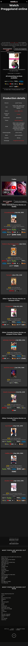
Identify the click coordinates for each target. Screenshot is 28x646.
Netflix (6, 628)
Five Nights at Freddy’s (6, 581)
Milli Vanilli (3, 565)
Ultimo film (3, 578)
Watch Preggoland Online (7, 49)
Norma (2, 573)
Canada (18, 114)
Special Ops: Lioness (5, 607)
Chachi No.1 (3, 619)
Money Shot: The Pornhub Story (8, 562)
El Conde (3, 567)
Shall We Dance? (9, 367)
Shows (18, 629)
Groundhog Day (9, 212)
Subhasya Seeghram (5, 615)
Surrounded (3, 569)
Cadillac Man (9, 453)
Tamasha (9, 275)
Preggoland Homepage (18, 140)
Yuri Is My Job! (4, 618)
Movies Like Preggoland (20, 48)
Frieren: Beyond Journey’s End (7, 593)
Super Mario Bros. (5, 563)
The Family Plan (4, 582)
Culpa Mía (3, 571)
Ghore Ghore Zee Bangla (6, 608)
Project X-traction (5, 570)
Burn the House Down (6, 597)
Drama (16, 42)
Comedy (12, 42)
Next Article (14, 542)
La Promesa (3, 611)
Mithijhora (3, 599)
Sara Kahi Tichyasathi (5, 614)
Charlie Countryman (9, 392)
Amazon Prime (21, 628)
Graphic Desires (4, 558)
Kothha (2, 610)
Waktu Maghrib (4, 577)
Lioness (3, 595)
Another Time (9, 481)
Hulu (12, 628)
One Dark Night (14, 543)
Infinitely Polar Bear (9, 340)
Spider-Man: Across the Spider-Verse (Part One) (11, 556)
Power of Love (4, 576)
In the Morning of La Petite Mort (8, 574)
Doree (2, 617)
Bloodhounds (4, 606)
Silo (2, 596)
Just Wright (9, 426)
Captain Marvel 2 (4, 561)
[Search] (26, 1)
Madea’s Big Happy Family (10, 244)
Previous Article (14, 538)
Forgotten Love (4, 566)
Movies (12, 629)
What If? (3, 580)
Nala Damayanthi (5, 602)
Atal (2, 600)
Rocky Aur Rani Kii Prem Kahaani (8, 559)
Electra (2, 604)
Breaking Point (14, 540)
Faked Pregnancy (19, 120)
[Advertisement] (14, 27)
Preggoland (9, 306)
